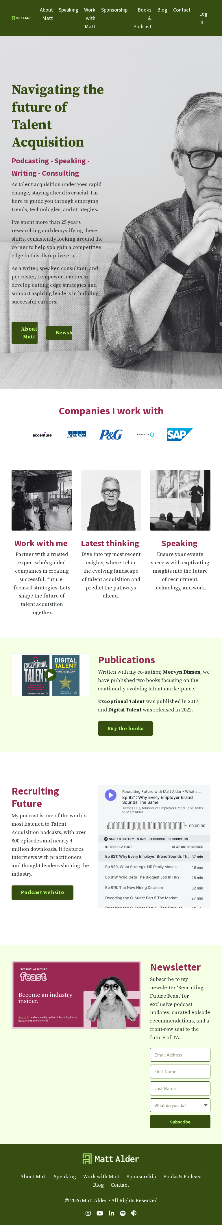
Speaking (68, 9)
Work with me (41, 542)
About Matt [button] (29, 333)
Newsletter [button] (70, 332)
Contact (181, 9)
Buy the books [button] (125, 728)
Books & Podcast (142, 18)
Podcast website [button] (42, 892)
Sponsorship (114, 9)
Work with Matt (89, 18)
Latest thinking (110, 542)
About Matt (46, 13)
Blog (162, 9)
